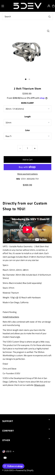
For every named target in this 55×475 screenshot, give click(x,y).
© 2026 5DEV (8, 470)
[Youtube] (5, 458)
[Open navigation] (6, 5)
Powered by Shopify (24, 470)
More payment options (27, 173)
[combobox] (27, 16)
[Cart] (53, 6)
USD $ (8, 451)
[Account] (49, 6)
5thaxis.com (39, 385)
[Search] (49, 16)
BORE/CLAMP (27, 103)
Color (27, 130)
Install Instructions (11, 316)
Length (27, 116)
